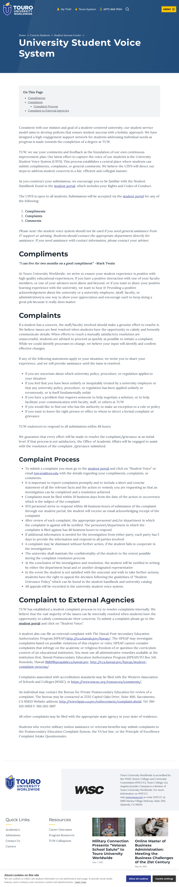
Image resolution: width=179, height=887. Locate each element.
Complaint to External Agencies (48, 110)
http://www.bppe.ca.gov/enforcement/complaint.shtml (100, 701)
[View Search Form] (127, 9)
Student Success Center (67, 35)
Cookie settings (164, 878)
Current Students (40, 35)
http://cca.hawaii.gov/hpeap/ (88, 638)
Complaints (35, 102)
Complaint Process (46, 106)
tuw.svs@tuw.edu (46, 473)
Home (22, 35)
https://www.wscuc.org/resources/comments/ (106, 682)
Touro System (87, 9)
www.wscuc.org (134, 797)
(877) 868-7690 (112, 9)
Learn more (80, 882)
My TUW (66, 9)
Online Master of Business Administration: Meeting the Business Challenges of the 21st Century (154, 851)
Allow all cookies (138, 878)
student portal (64, 186)
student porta (133, 196)
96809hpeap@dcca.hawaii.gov (66, 662)
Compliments (36, 98)
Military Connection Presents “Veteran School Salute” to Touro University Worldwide (110, 849)
